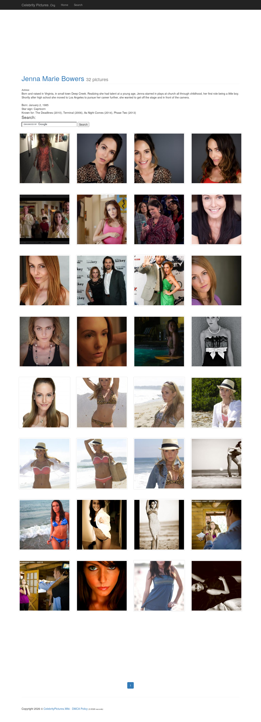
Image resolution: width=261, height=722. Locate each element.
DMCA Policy (80, 709)
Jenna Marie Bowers (53, 78)
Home (64, 5)
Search (78, 5)
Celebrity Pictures (38, 4)
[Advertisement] (130, 40)
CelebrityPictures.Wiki (57, 709)
